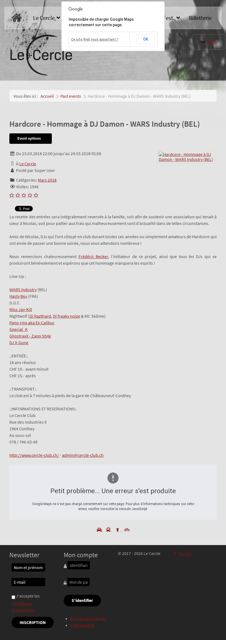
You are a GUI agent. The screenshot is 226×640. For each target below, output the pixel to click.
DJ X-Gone (18, 342)
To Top (184, 553)
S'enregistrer (82, 625)
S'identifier (82, 600)
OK (145, 39)
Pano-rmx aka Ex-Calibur (32, 322)
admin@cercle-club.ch (83, 455)
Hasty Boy (18, 296)
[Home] (17, 17)
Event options (29, 138)
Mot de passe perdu (88, 618)
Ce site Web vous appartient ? (95, 39)
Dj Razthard (40, 316)
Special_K (18, 329)
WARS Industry (23, 289)
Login (212, 42)
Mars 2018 (47, 180)
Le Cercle (27, 163)
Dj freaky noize (66, 316)
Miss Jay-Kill (20, 309)
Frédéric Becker (93, 256)
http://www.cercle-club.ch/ (34, 455)
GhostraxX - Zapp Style (30, 336)
